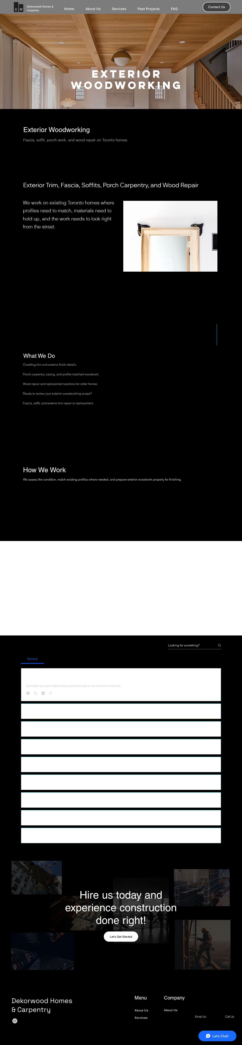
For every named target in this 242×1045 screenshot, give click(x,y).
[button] (28, 693)
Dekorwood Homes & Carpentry (42, 1005)
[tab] (32, 659)
